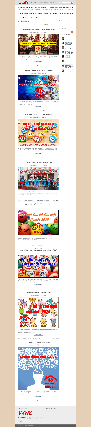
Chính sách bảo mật (50, 411)
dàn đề (31, 245)
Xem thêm (45, 24)
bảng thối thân (32, 288)
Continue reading (38, 61)
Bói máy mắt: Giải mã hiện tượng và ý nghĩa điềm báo (69, 66)
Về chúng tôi (48, 413)
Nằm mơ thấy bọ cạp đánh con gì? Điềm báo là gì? (68, 56)
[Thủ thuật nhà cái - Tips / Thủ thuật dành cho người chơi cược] (23, 2)
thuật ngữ (34, 400)
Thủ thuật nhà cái (21, 417)
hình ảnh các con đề (33, 110)
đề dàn (34, 245)
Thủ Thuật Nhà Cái (44, 32)
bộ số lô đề (32, 338)
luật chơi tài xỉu (44, 65)
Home (31, 2)
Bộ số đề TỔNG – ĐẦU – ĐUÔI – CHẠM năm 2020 (38, 114)
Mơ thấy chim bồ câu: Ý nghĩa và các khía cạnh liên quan (69, 52)
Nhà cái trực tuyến (48, 2)
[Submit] (72, 3)
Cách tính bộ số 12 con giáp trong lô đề (38, 292)
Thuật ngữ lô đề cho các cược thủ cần (38, 343)
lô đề (38, 110)
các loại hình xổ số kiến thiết (35, 200)
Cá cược (35, 2)
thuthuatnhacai (43, 73)
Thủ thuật (40, 2)
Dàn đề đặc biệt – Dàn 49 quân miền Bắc (38, 205)
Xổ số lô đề (54, 65)
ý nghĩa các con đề (46, 110)
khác (54, 2)
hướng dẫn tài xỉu (38, 65)
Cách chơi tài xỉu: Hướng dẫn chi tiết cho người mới (38, 29)
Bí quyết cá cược (23, 65)
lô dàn (37, 245)
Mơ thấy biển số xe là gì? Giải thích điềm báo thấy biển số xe (69, 62)
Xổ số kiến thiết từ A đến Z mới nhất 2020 (38, 162)
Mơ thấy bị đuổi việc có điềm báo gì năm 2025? (69, 71)
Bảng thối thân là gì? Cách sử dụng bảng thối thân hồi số (38, 250)
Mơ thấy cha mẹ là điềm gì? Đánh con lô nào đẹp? (68, 38)
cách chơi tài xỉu (32, 65)
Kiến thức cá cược (24, 110)
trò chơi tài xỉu (49, 65)
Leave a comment (56, 66)
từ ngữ (37, 400)
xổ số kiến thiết (42, 200)
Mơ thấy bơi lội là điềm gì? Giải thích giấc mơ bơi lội (68, 43)
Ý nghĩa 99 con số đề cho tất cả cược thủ (38, 70)
